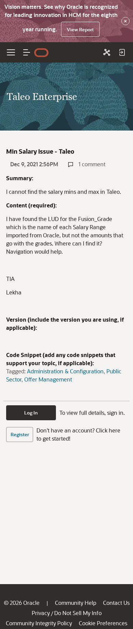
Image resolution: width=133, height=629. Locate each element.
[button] (26, 52)
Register (20, 434)
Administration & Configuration (65, 371)
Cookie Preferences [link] (103, 623)
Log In (31, 412)
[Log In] (121, 52)
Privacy (41, 612)
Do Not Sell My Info (78, 612)
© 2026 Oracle (22, 602)
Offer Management (48, 379)
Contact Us (116, 602)
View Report (80, 29)
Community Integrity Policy (39, 623)
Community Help (75, 602)
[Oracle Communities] (107, 52)
